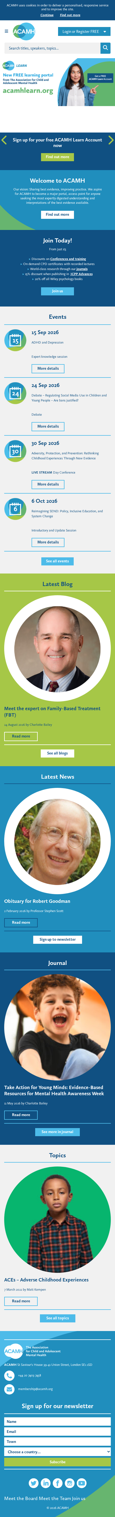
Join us (57, 291)
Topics (57, 1155)
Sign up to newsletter (58, 939)
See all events (57, 561)
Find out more (70, 15)
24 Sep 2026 (45, 385)
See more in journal (57, 1131)
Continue (47, 15)
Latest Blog (57, 584)
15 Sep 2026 (45, 332)
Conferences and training (68, 259)
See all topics (57, 1318)
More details (48, 368)
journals (82, 269)
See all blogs (57, 753)
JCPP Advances (82, 274)
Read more (21, 736)
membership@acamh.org (35, 1389)
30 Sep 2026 (45, 443)
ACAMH (63, 1508)
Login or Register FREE (81, 31)
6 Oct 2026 (44, 501)
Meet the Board (21, 1498)
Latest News (57, 776)
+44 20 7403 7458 (29, 1375)
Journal (57, 963)
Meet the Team (55, 1498)
